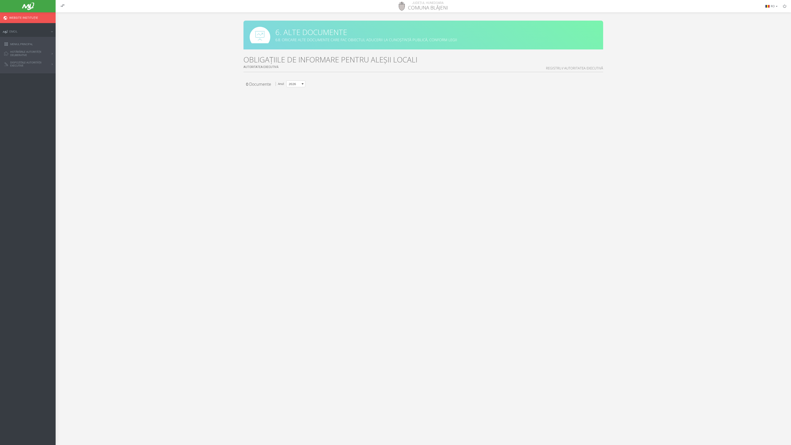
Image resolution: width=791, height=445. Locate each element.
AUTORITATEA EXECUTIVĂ (583, 68)
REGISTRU (553, 68)
